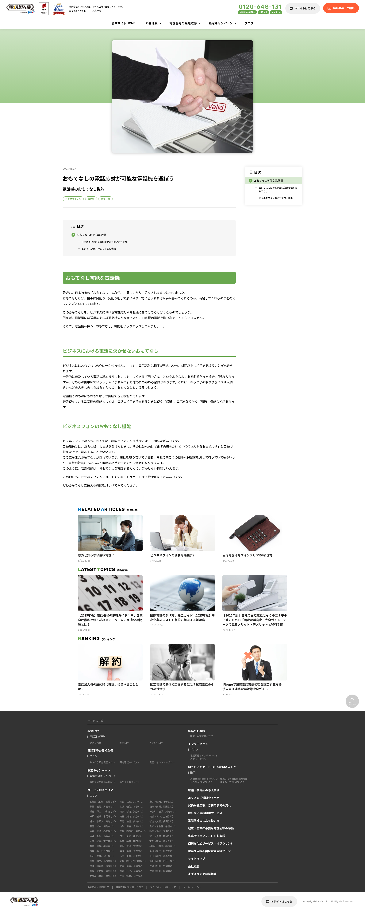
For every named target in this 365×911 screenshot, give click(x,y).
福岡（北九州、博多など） (103, 865)
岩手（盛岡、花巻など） (162, 801)
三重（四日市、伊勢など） (133, 831)
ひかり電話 (95, 742)
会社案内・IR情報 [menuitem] (96, 887)
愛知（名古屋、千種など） (163, 826)
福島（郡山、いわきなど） (103, 811)
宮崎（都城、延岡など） (162, 870)
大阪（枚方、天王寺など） (103, 841)
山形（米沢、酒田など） (162, 806)
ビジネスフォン (73, 198)
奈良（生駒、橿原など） (102, 846)
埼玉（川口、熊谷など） (132, 816)
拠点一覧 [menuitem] (96, 10)
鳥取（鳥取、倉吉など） (132, 851)
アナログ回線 (156, 742)
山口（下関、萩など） (131, 856)
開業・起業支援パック (201, 735)
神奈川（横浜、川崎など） (163, 811)
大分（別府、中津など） (162, 865)
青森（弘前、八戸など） (132, 801)
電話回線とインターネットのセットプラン (204, 757)
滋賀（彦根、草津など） (132, 846)
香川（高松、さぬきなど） (163, 856)
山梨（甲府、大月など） (132, 826)
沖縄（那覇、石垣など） (132, 875)
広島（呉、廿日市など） (102, 851)
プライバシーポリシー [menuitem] (161, 887)
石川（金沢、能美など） (132, 836)
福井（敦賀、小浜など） (102, 836)
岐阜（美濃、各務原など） (103, 831)
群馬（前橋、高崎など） (132, 821)
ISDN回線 (124, 742)
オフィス (105, 198)
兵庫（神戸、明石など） (132, 841)
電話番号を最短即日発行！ (103, 781)
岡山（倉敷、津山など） (102, 856)
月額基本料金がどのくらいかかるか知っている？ (204, 780)
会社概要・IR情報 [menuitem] (77, 10)
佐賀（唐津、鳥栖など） (132, 865)
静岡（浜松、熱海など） (162, 831)
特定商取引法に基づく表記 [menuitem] (129, 887)
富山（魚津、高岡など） (162, 836)
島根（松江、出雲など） (162, 851)
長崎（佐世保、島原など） (103, 870)
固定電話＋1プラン (129, 762)
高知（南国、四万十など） (163, 860)
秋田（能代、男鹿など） (102, 806)
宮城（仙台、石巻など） (132, 806)
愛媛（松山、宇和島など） (133, 860)
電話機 (91, 198)
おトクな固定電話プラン (102, 762)
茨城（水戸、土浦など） (162, 816)
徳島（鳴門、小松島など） (103, 860)
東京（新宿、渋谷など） (132, 811)
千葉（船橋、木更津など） (103, 816)
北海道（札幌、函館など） (103, 801)
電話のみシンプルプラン (162, 762)
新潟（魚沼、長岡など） (162, 821)
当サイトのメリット (130, 781)
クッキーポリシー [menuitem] (192, 887)
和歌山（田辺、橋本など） (163, 846)
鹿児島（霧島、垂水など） (103, 875)
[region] (273, 186)
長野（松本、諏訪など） (102, 826)
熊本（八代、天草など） (132, 870)
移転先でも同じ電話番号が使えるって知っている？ (234, 780)
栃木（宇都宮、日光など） (103, 821)
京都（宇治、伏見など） (162, 841)
